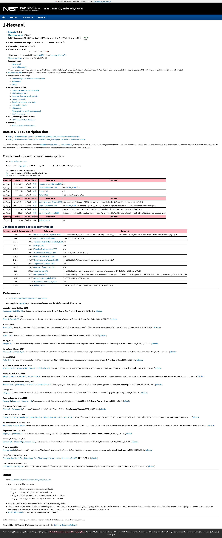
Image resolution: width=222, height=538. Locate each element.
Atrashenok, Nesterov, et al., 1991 (47, 234)
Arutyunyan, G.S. (9, 450)
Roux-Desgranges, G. (52, 417)
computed (55, 55)
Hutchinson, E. (8, 466)
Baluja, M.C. (24, 417)
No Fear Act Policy (113, 531)
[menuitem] (3, 17)
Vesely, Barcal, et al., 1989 (44, 238)
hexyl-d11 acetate (19, 67)
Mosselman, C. (8, 311)
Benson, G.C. (8, 441)
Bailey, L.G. (19, 466)
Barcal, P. (14, 376)
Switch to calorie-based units (23, 125)
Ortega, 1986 (39, 245)
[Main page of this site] (3, 17)
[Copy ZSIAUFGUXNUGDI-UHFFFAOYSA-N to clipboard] (64, 43)
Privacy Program (32, 531)
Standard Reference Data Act (65, 525)
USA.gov (214, 531)
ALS (7, 173)
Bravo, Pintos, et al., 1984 (44, 256)
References (16, 81)
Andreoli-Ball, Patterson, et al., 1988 (48, 241)
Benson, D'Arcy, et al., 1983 (44, 267)
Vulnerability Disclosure (95, 531)
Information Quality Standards (173, 531)
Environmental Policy (135, 531)
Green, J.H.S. (8, 335)
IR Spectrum (17, 108)
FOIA (123, 531)
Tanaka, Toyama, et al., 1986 (45, 249)
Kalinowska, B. (9, 425)
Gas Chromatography (20, 114)
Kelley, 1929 (43, 195)
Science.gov (205, 531)
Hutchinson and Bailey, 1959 (45, 281)
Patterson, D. (21, 384)
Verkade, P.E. (8, 351)
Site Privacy (8, 531)
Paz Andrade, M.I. (36, 417)
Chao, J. (6, 319)
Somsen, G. (17, 433)
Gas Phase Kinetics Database (23, 119)
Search (13, 17)
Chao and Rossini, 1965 (48, 187)
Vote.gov (111, 534)
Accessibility (19, 531)
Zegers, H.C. (7, 433)
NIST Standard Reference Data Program (56, 144)
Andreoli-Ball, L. (9, 384)
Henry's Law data (19, 99)
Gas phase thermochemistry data (25, 90)
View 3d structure (15, 58)
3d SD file (62, 55)
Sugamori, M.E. (29, 441)
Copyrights (44, 531)
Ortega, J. (7, 392)
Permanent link (15, 72)
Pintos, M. (15, 417)
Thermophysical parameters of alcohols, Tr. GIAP (57, 458)
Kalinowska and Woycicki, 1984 (46, 260)
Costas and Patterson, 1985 (45, 252)
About (41, 17)
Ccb (34, 184)
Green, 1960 (43, 191)
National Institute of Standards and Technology (21, 8)
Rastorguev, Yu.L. (30, 458)
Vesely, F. (6, 376)
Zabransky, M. (24, 376)
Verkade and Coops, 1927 (49, 213)
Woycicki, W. (20, 425)
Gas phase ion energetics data (24, 102)
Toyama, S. (16, 401)
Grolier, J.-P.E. (67, 417)
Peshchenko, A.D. (43, 368)
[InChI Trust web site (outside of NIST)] (86, 39)
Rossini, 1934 (70, 187)
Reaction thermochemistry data (25, 96)
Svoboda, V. (35, 376)
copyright (22, 166)
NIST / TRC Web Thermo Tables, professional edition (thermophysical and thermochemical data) (46, 139)
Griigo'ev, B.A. (8, 458)
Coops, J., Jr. (19, 351)
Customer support (15, 512)
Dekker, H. (19, 311)
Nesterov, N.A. (22, 368)
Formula (12, 32)
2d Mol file (41, 55)
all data (99, 311)
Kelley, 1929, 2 (44, 220)
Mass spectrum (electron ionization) (26, 111)
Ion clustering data (19, 105)
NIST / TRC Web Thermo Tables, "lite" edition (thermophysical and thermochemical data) (44, 136)
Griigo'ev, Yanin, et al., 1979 (45, 278)
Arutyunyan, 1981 (41, 271)
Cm (34, 195)
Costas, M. (31, 384)
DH (7, 175)
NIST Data (27, 17)
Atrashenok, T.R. (9, 368)
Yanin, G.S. (19, 458)
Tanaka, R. (7, 401)
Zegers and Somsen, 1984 (44, 263)
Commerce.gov (193, 531)
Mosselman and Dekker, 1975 (50, 184)
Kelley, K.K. (7, 343)
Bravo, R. (6, 417)
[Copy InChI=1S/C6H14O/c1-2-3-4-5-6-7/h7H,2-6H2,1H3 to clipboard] (80, 38)
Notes (14, 84)
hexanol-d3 (16, 64)
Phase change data (20, 93)
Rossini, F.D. (15, 319)
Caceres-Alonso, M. (44, 384)
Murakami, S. (27, 401)
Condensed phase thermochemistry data (28, 78)
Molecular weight (15, 35)
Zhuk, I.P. (32, 368)
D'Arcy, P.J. (18, 441)
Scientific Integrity (152, 531)
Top (12, 161)
